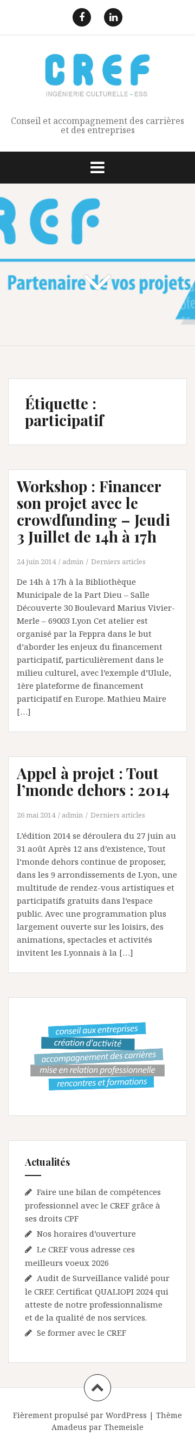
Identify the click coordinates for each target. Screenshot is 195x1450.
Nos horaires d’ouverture (86, 1233)
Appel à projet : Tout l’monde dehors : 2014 (93, 781)
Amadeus (69, 1427)
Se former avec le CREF (81, 1332)
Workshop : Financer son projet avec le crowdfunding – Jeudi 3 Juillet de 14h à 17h (93, 511)
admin (72, 561)
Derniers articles (118, 561)
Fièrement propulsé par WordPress (80, 1415)
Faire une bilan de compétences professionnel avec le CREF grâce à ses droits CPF (93, 1205)
